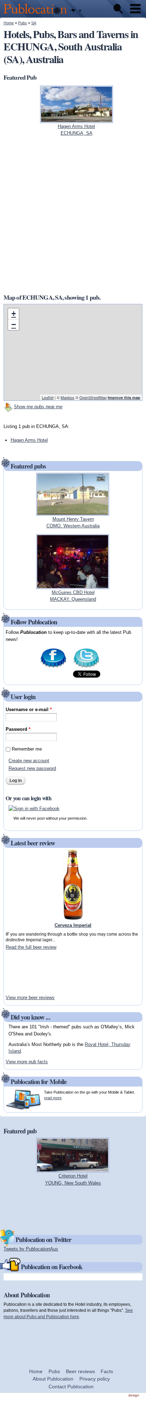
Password (18, 729)
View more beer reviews (30, 997)
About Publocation (53, 1379)
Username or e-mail (29, 709)
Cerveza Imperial (73, 925)
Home (9, 23)
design (133, 1395)
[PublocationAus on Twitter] (86, 667)
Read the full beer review (31, 947)
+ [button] (13, 313)
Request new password (32, 768)
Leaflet (48, 397)
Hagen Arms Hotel (29, 440)
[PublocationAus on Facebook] (53, 667)
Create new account (29, 760)
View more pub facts (27, 1061)
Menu (135, 9)
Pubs (22, 23)
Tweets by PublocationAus (31, 1249)
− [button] (13, 324)
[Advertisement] (27, 972)
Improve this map (124, 397)
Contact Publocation (71, 1386)
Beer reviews (80, 1371)
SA (33, 23)
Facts (107, 1371)
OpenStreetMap (93, 397)
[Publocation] (37, 14)
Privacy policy (94, 1379)
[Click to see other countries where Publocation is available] (75, 10)
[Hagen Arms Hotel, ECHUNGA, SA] (76, 119)
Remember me (27, 749)
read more (53, 1098)
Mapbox (67, 397)
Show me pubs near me (38, 406)
